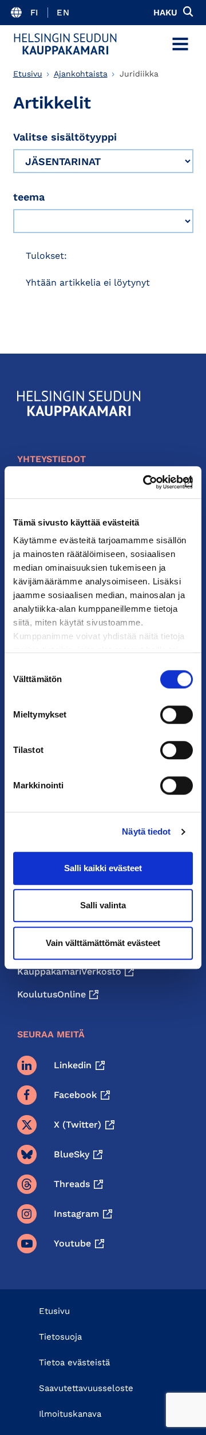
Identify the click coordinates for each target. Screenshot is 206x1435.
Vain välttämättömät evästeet (103, 943)
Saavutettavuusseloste (86, 1388)
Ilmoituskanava (70, 1414)
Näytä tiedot (146, 831)
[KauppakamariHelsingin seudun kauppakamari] (65, 44)
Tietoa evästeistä (74, 1362)
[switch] (176, 715)
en (63, 12)
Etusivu (27, 73)
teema (29, 197)
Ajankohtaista (81, 73)
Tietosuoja (60, 1337)
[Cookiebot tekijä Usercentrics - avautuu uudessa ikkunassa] (145, 482)
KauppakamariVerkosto (69, 971)
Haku (165, 12)
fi (34, 12)
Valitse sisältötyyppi (65, 137)
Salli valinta (103, 905)
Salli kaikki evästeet (103, 868)
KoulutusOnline (51, 994)
